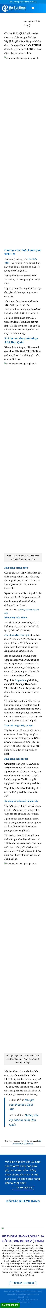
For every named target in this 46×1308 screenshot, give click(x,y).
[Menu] (42, 8)
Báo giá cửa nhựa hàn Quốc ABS (21, 1104)
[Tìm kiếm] (29, 8)
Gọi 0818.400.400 (10, 1305)
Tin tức (26, 1141)
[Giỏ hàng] (38, 8)
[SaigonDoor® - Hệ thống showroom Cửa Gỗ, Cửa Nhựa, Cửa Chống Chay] (14, 8)
